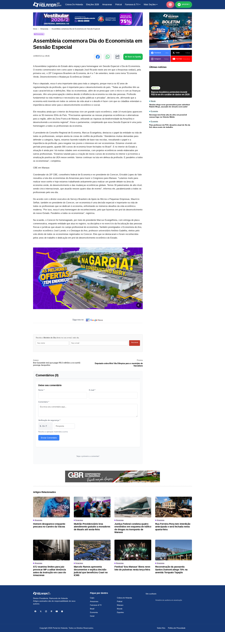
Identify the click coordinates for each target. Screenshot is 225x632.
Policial (119, 601)
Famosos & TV (96, 605)
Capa (92, 598)
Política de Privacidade (176, 628)
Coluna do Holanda (124, 598)
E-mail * (92, 390)
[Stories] (170, 4)
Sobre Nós (161, 628)
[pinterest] (51, 611)
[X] (40, 611)
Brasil (92, 609)
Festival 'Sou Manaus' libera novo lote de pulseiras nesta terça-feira (132, 568)
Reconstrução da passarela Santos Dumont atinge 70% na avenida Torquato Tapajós (171, 569)
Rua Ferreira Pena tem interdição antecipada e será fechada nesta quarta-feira (172, 527)
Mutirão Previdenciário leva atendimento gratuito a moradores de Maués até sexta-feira (92, 527)
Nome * (41, 390)
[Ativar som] (138, 305)
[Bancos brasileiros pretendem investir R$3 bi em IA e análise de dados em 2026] (170, 84)
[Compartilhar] (117, 57)
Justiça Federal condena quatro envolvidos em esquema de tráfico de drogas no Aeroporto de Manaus (132, 528)
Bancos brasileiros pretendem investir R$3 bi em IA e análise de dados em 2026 (170, 93)
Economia (94, 612)
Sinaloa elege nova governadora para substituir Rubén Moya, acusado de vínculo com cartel (169, 106)
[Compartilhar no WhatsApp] (108, 57)
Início (35, 29)
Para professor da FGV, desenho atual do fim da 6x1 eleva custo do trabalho (169, 126)
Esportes (120, 612)
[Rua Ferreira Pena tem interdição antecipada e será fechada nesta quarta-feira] (173, 507)
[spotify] (62, 611)
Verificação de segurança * (49, 420)
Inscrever (134, 342)
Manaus (120, 605)
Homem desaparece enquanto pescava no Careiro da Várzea (49, 525)
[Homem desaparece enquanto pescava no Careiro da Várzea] (51, 507)
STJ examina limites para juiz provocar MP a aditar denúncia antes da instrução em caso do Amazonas (49, 571)
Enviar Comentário (49, 438)
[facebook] (35, 611)
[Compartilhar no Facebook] (98, 57)
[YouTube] (56, 611)
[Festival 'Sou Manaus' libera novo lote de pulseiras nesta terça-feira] (132, 550)
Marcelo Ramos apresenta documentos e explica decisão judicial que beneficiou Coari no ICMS (91, 571)
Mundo (119, 609)
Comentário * (43, 402)
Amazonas (44, 29)
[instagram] (46, 611)
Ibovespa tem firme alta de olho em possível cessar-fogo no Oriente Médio (168, 116)
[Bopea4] (47, 4)
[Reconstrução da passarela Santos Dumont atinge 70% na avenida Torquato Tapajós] (173, 550)
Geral (92, 616)
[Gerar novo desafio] (49, 426)
